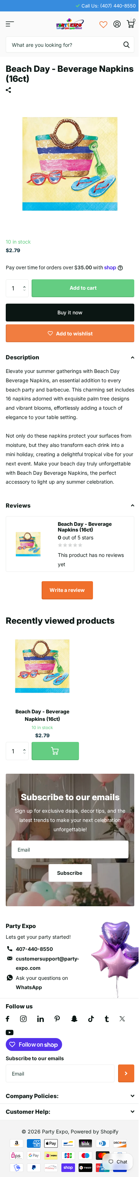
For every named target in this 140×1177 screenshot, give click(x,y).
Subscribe (70, 873)
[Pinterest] (57, 1019)
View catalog (10, 24)
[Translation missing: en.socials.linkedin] (40, 1019)
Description (22, 357)
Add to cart (83, 288)
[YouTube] (9, 1032)
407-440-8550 (34, 949)
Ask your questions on (42, 982)
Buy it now (70, 312)
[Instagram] (23, 1019)
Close (70, 1095)
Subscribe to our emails (35, 1058)
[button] (26, 282)
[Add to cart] (55, 751)
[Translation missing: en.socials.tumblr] (107, 1019)
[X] (122, 1018)
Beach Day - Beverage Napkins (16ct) (42, 715)
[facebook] (7, 1019)
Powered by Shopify (94, 1131)
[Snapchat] (74, 1019)
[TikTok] (91, 1019)
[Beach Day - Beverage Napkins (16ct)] (42, 666)
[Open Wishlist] (103, 24)
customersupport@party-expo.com (47, 963)
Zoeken (126, 44)
